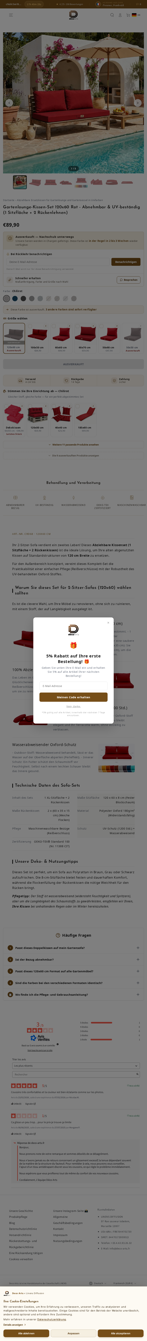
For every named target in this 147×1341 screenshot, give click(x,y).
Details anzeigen (13, 1324)
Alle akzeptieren (120, 1333)
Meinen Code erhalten (73, 697)
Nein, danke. (73, 706)
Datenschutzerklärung (51, 1319)
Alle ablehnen (26, 1333)
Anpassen (74, 1333)
